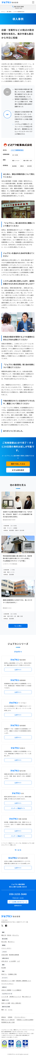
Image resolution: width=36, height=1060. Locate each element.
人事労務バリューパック (15, 996)
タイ (6, 1009)
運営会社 (3, 1017)
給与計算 (29, 166)
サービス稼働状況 (16, 990)
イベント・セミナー (6, 948)
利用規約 (10, 1017)
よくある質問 (12, 961)
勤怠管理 (14, 166)
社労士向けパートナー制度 (8, 980)
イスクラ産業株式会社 (17, 150)
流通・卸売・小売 (27, 160)
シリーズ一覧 (4, 996)
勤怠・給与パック (26, 996)
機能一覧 (3, 935)
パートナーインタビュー (7, 983)
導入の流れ (4, 941)
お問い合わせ (4, 961)
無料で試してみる (18, 464)
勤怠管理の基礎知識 (14, 954)
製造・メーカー (16, 160)
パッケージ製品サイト (18, 808)
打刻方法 (9, 935)
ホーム (3, 11)
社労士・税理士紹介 (16, 1003)
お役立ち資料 (4, 954)
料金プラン (4, 974)
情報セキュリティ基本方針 (8, 1019)
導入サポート (11, 941)
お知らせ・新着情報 (6, 990)
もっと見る (18, 626)
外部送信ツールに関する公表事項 (25, 1019)
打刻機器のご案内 (12, 974)
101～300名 (15, 155)
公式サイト (18, 670)
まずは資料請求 (18, 470)
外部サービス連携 (5, 1003)
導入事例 (9, 11)
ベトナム (10, 1009)
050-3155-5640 (19, 6)
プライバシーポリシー (19, 1017)
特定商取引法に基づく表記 (8, 1022)
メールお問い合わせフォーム (18, 902)
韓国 (2, 1009)
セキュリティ (15, 935)
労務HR (22, 166)
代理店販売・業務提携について (23, 980)
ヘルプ (18, 961)
